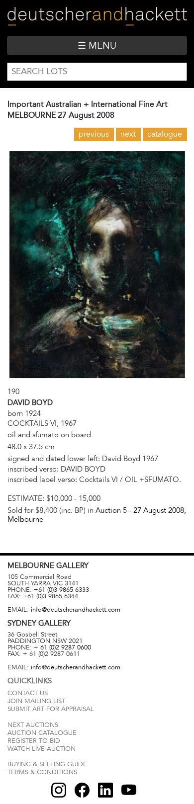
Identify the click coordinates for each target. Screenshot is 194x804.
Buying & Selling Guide (47, 764)
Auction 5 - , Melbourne (96, 514)
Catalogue (164, 134)
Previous (94, 134)
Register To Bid (33, 741)
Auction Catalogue (42, 733)
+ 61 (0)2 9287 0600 (62, 647)
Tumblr (105, 790)
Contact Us (27, 693)
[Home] (97, 17)
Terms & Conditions (42, 772)
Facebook (82, 790)
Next (128, 134)
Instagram (58, 790)
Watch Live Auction (41, 749)
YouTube (128, 790)
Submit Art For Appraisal (50, 709)
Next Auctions (32, 725)
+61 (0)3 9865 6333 (61, 590)
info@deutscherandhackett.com (75, 610)
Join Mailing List (36, 701)
